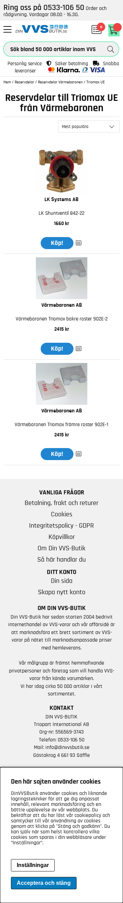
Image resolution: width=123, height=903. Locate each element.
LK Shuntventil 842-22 (61, 213)
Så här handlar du (61, 559)
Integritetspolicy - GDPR (61, 525)
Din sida (61, 580)
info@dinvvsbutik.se (67, 747)
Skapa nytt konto (61, 592)
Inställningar (33, 865)
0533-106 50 (71, 739)
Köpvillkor (62, 536)
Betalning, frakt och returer (61, 503)
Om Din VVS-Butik (61, 548)
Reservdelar (24, 82)
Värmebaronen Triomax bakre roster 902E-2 (62, 318)
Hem (7, 82)
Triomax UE (95, 82)
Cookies (61, 514)
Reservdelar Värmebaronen (60, 82)
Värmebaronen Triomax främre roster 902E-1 (61, 424)
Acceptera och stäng (44, 883)
